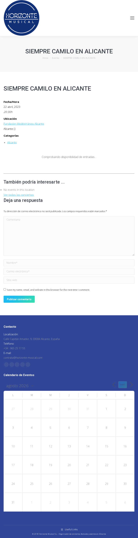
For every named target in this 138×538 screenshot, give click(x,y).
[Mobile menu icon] (132, 18)
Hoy (122, 385)
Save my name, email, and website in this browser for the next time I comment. (48, 289)
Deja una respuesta (23, 200)
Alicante (12, 142)
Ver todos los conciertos (19, 194)
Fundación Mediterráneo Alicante (24, 123)
